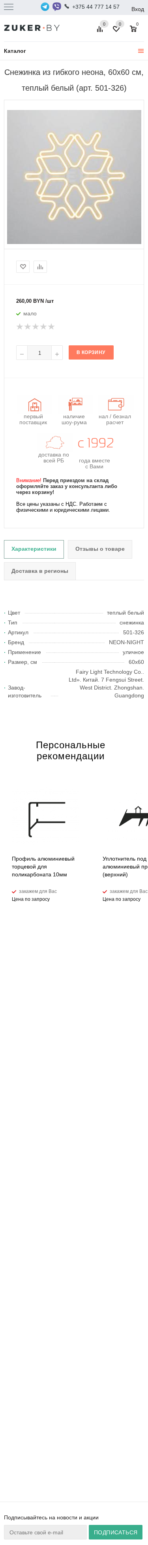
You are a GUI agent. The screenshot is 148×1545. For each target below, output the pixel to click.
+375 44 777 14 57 (96, 7)
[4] (44, 327)
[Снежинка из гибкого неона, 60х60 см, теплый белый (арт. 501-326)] (74, 176)
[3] (36, 327)
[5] (52, 327)
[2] (28, 327)
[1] (20, 327)
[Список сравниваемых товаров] (101, 32)
